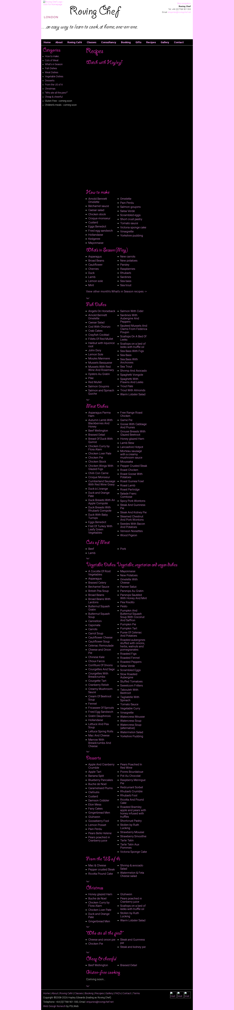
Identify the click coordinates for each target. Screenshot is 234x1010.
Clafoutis (93, 792)
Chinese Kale (96, 657)
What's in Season (54, 64)
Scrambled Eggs (130, 670)
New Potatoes (129, 575)
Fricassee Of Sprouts (101, 707)
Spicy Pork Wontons (132, 500)
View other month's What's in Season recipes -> (116, 291)
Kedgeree (94, 238)
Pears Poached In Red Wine (131, 766)
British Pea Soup (98, 591)
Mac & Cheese (97, 865)
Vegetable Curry (130, 708)
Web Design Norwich (54, 1006)
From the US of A (54, 84)
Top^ (88, 298)
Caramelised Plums (100, 788)
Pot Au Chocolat (130, 775)
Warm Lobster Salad (132, 394)
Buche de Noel (97, 784)
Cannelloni (95, 621)
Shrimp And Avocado (133, 370)
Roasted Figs (128, 653)
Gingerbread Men (99, 812)
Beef (91, 548)
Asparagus (95, 256)
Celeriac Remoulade (101, 645)
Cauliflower (95, 264)
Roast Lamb (127, 485)
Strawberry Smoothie (133, 836)
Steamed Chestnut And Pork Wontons (132, 518)
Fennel (92, 703)
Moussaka (126, 461)
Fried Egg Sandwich (100, 711)
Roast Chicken (129, 469)
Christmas (50, 88)
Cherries (93, 268)
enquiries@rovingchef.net (179, 12)
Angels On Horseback (101, 311)
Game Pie (126, 420)
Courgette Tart (97, 680)
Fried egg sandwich (100, 230)
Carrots (92, 629)
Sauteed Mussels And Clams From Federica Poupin (133, 329)
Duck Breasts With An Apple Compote (101, 501)
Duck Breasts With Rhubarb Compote (99, 509)
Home (47, 42)
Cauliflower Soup (99, 641)
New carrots (127, 256)
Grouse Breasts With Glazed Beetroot (133, 433)
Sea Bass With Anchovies (129, 361)
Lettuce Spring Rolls (100, 731)
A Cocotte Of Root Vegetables (99, 573)
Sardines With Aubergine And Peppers (129, 318)
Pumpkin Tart (128, 628)
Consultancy (108, 42)
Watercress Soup (130, 720)
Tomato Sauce (129, 704)
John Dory (94, 350)
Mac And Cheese (99, 735)
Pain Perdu (127, 202)
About (59, 42)
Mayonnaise (95, 242)
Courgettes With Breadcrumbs (98, 675)
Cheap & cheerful (54, 96)
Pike (91, 378)
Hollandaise (95, 234)
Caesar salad (96, 210)
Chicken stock (97, 214)
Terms (136, 993)
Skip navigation (184, 3)
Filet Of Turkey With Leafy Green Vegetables (100, 529)
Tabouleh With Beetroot (129, 691)
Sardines (125, 277)
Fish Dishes (51, 68)
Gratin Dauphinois (99, 716)
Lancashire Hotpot (131, 447)
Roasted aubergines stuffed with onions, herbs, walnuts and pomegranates (132, 644)
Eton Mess (94, 804)
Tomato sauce (129, 223)
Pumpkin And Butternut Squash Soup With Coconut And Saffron (132, 615)
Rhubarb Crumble (131, 791)
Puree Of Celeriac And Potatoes (131, 634)
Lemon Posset (97, 825)
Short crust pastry (131, 219)
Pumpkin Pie (128, 624)
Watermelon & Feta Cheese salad (132, 874)
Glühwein (94, 816)
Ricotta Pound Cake (100, 873)
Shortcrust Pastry (131, 820)
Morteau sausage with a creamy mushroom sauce (131, 454)
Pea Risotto (127, 602)
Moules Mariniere (99, 358)
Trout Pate (126, 386)
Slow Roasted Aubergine (128, 676)
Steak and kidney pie (133, 947)
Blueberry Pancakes (100, 780)
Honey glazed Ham (132, 438)
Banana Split (96, 775)
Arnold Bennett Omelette (97, 200)
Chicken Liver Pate (99, 453)
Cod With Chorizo (99, 326)
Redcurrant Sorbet (131, 787)
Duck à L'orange (98, 488)
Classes (91, 42)
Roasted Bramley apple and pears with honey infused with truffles (133, 811)
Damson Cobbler (98, 800)
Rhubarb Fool (128, 795)
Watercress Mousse (132, 716)
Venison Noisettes (131, 531)
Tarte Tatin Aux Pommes (129, 846)
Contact (179, 42)
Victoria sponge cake (133, 227)
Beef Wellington (98, 430)
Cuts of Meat (51, 60)
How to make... (52, 56)
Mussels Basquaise (100, 362)
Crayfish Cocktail (98, 334)
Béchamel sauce (98, 206)
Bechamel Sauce (98, 586)
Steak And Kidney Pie (133, 512)
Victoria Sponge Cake (133, 851)
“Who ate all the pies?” (56, 92)
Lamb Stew (127, 443)
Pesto (123, 606)
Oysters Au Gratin (99, 374)
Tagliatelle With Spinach (129, 698)
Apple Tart (94, 771)
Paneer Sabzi (128, 586)
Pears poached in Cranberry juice (99, 839)
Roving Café (74, 42)
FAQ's (118, 993)
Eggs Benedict (97, 226)
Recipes (151, 42)
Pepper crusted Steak (101, 869)
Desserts (49, 80)
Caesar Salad (96, 322)
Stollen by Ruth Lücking (129, 826)
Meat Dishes (51, 72)
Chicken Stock (97, 461)
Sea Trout (126, 366)
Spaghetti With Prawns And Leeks (131, 380)
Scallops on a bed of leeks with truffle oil (133, 345)
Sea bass (125, 281)
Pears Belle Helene (100, 833)
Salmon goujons (130, 206)
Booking (126, 42)
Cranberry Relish (98, 684)
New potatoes (128, 260)
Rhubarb (125, 273)
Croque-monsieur (99, 218)
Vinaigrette (127, 231)
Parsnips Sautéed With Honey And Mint (133, 596)
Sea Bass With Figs (132, 351)
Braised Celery (97, 582)
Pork (123, 548)
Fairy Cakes (95, 808)
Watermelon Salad (131, 732)
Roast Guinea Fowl (132, 481)
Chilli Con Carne (98, 473)
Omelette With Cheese (129, 581)
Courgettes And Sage (101, 669)
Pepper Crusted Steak (133, 465)
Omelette (125, 198)
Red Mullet (95, 382)
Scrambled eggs (130, 215)
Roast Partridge (130, 489)
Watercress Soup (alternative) (130, 726)
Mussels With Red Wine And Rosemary (101, 368)
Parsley (124, 264)
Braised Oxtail (96, 434)
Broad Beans (96, 260)
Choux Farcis (96, 661)
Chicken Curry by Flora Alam (99, 448)
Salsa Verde (127, 211)
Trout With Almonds (132, 390)
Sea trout (125, 285)
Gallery (165, 42)
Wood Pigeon (128, 535)
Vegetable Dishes (54, 76)
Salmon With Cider (132, 311)
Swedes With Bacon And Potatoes (132, 525)
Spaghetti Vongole (131, 374)
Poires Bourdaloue (131, 771)
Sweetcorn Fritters (131, 685)
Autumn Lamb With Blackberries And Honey (100, 423)
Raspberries (127, 268)
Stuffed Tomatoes (131, 681)
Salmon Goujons (98, 386)
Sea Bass (125, 355)
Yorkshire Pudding (131, 736)
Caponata (94, 625)
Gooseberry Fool (98, 821)
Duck (91, 273)
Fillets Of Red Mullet (100, 338)
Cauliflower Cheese (100, 637)
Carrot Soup (95, 633)
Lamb (91, 277)
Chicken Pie (95, 457)
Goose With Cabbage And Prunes (133, 425)
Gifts (138, 42)
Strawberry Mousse (132, 832)
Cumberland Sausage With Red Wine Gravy (101, 483)
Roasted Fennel (130, 657)
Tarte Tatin (127, 840)
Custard (93, 222)
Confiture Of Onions (100, 665)
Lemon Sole (95, 354)
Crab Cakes (95, 330)
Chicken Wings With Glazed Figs (100, 467)
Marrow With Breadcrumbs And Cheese (99, 743)
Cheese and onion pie (101, 939)
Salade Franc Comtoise (128, 495)
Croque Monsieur (99, 477)
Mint (91, 285)
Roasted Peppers (131, 661)
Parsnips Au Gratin (132, 591)
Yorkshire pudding (131, 235)
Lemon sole (95, 281)
